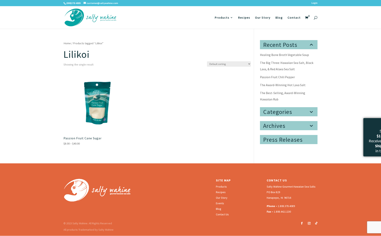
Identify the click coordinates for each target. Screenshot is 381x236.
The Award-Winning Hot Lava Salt (283, 85)
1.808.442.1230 (282, 211)
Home (67, 43)
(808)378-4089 (73, 3)
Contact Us (222, 214)
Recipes (244, 17)
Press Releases (283, 139)
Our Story (262, 17)
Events (220, 203)
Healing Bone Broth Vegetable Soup (284, 55)
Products (222, 17)
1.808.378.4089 (286, 206)
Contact (294, 17)
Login (315, 3)
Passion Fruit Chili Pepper (277, 77)
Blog (279, 17)
